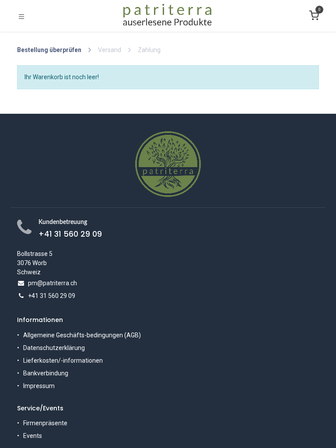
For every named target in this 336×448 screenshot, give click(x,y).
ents (36, 435)
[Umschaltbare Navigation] (21, 16)
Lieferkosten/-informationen (63, 360)
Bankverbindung (45, 373)
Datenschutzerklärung (54, 347)
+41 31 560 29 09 (70, 234)
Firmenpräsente (45, 423)
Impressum (39, 385)
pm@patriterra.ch (52, 283)
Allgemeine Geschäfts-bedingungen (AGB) (82, 335)
